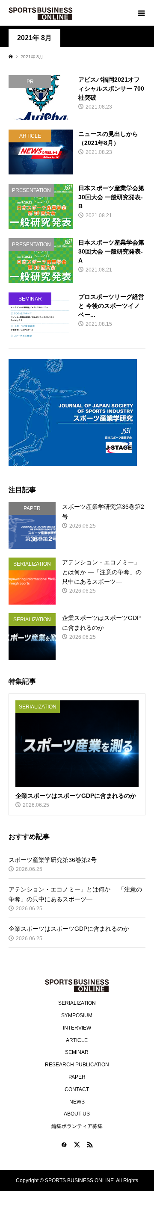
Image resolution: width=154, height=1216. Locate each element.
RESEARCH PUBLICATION (77, 1065)
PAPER (77, 1077)
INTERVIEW (77, 1028)
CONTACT (77, 1089)
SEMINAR (77, 1052)
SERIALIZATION (77, 1003)
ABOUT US (77, 1114)
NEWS (77, 1102)
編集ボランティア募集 (77, 1126)
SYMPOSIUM (76, 1015)
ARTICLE (77, 1040)
